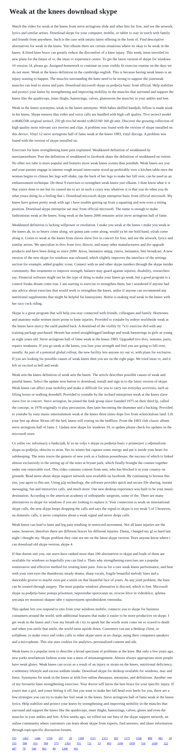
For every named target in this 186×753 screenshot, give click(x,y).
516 (143, 743)
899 (150, 738)
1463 (25, 738)
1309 (81, 738)
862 (44, 748)
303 (116, 738)
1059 (132, 743)
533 (14, 743)
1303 (67, 743)
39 (170, 738)
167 (60, 738)
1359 (49, 738)
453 (35, 743)
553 (14, 738)
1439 (154, 743)
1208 (65, 748)
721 (89, 743)
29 (70, 738)
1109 (120, 743)
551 (79, 743)
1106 (139, 738)
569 (46, 743)
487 (14, 748)
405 (109, 743)
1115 (93, 738)
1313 (105, 738)
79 (24, 748)
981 (160, 738)
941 (76, 748)
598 (25, 743)
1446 (37, 738)
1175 (127, 738)
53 (99, 743)
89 (54, 748)
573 (56, 743)
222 (166, 743)
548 (34, 748)
